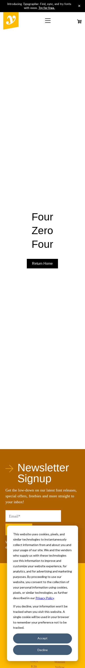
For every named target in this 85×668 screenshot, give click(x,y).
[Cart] (79, 21)
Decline (42, 650)
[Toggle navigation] (48, 20)
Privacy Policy (45, 598)
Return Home (42, 263)
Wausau (59, 662)
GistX (34, 661)
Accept (42, 638)
